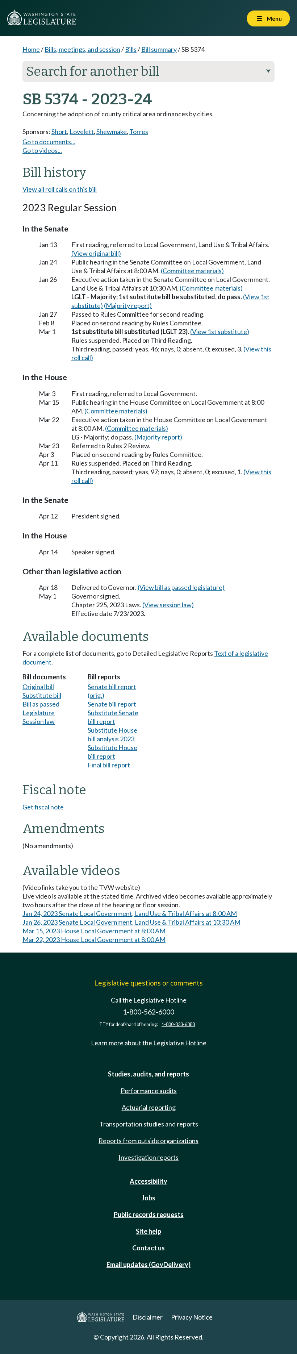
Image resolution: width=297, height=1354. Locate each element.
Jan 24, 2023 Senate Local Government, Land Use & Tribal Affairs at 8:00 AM (129, 913)
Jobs (148, 1198)
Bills (131, 49)
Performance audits (149, 1091)
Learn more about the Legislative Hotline (148, 1043)
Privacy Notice (192, 1317)
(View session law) (168, 605)
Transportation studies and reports (148, 1124)
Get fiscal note (43, 807)
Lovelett (82, 132)
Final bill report (109, 765)
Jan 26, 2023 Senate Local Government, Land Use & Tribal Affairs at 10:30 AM (131, 922)
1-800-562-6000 (148, 1012)
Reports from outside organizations (148, 1141)
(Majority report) (128, 305)
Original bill (38, 687)
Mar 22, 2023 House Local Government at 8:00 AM (94, 939)
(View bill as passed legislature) (181, 587)
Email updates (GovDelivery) (148, 1264)
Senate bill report (112, 704)
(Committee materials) (192, 271)
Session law (38, 721)
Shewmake (111, 132)
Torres (138, 132)
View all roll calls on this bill (59, 189)
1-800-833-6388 (178, 1024)
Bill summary (159, 49)
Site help (148, 1231)
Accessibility (148, 1181)
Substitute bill (41, 695)
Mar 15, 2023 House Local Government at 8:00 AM (94, 931)
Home (31, 49)
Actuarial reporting (149, 1107)
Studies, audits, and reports (148, 1074)
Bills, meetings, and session (82, 49)
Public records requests (149, 1214)
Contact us (148, 1248)
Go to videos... (42, 150)
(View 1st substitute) (219, 332)
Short (59, 132)
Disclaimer (148, 1317)
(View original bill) (96, 253)
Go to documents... (48, 142)
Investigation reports (148, 1157)
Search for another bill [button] (148, 71)
